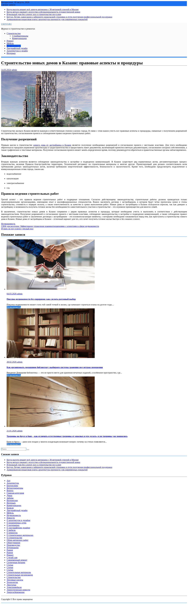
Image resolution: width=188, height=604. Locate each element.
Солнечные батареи (16, 562)
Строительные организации (20, 575)
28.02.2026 (12, 362)
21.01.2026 (12, 431)
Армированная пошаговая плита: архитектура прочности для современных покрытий (47, 19)
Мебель (10, 43)
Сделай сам (12, 557)
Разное (10, 550)
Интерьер (11, 53)
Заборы (10, 498)
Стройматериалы (20, 36)
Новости (11, 518)
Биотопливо (12, 485)
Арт (8, 480)
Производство (13, 545)
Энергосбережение (15, 592)
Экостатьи (11, 585)
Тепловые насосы (15, 580)
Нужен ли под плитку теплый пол (17, 229)
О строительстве (14, 537)
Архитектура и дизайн (17, 51)
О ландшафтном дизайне (18, 528)
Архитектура (13, 483)
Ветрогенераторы (15, 488)
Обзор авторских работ (17, 540)
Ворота (10, 490)
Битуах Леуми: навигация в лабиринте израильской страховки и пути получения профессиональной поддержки (59, 17)
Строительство (14, 33)
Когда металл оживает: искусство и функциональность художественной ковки (43, 12)
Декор (9, 495)
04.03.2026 (12, 294)
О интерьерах (13, 525)
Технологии (12, 582)
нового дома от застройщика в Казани (52, 145)
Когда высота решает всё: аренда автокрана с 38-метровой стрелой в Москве (43, 9)
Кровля (10, 508)
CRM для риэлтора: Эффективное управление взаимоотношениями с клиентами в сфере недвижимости (50, 226)
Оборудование (13, 542)
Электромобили (14, 587)
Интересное (12, 500)
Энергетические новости (18, 590)
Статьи (10, 565)
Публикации (13, 547)
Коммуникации (19, 38)
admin (14, 70)
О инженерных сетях (16, 523)
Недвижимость (14, 46)
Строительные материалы (19, 572)
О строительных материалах (20, 535)
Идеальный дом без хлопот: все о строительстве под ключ (34, 14)
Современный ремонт (17, 560)
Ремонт (10, 41)
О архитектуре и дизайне (18, 520)
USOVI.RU (6, 24)
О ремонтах (12, 533)
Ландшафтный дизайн (17, 48)
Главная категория (15, 493)
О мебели (11, 530)
